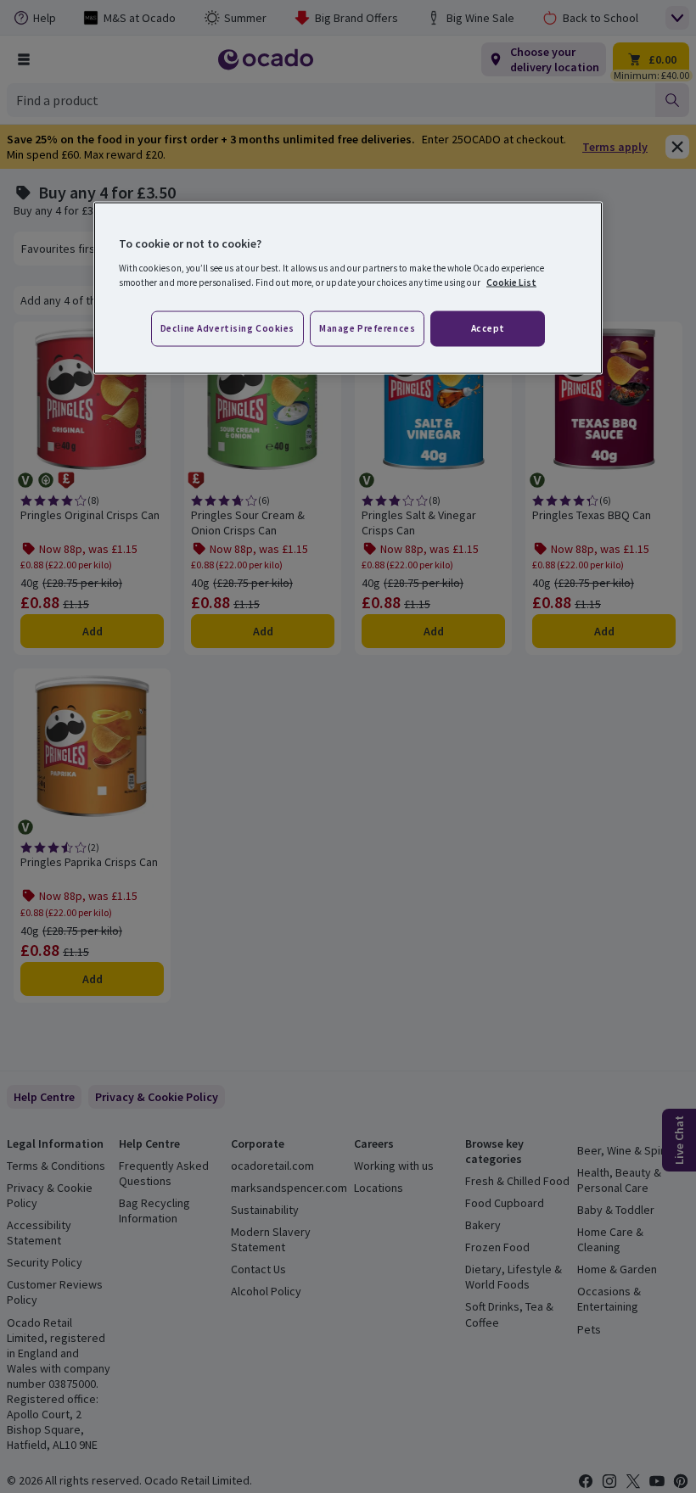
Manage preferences (367, 327)
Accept (488, 327)
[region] (348, 288)
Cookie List (511, 282)
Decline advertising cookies (227, 327)
